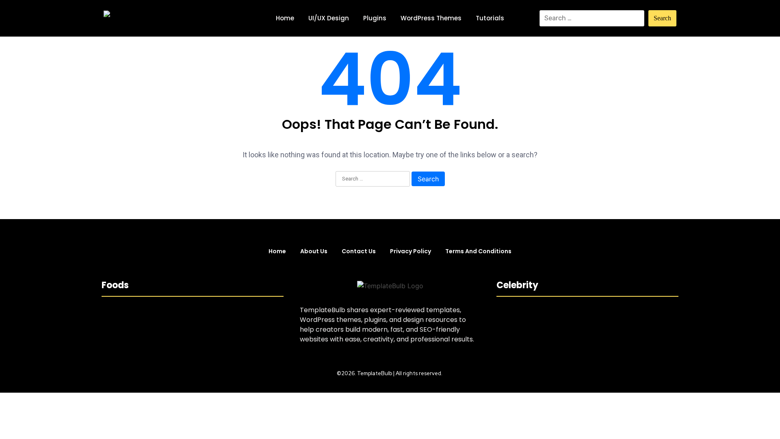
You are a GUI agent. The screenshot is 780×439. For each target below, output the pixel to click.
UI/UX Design (328, 18)
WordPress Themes (431, 18)
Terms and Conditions (478, 251)
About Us (313, 251)
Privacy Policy (410, 251)
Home (285, 18)
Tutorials (490, 18)
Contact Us (359, 251)
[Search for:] (592, 18)
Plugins (374, 18)
